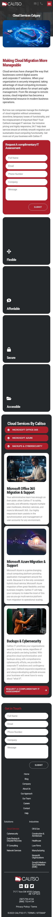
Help (26, 813)
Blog (26, 779)
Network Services (14, 851)
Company (26, 784)
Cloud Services (13, 829)
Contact (26, 808)
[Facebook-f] (26, 886)
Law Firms (36, 846)
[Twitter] (32, 886)
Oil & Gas (36, 829)
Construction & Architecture (38, 835)
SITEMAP (41, 913)
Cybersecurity (12, 834)
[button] (49, 3)
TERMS (31, 913)
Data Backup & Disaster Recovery (14, 840)
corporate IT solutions (19, 78)
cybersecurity (13, 662)
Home (26, 774)
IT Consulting (12, 846)
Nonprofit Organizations (38, 856)
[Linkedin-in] (21, 886)
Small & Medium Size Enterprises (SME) (39, 864)
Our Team (26, 799)
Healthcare (36, 841)
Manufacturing (38, 851)
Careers (26, 803)
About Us (26, 789)
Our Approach (26, 794)
